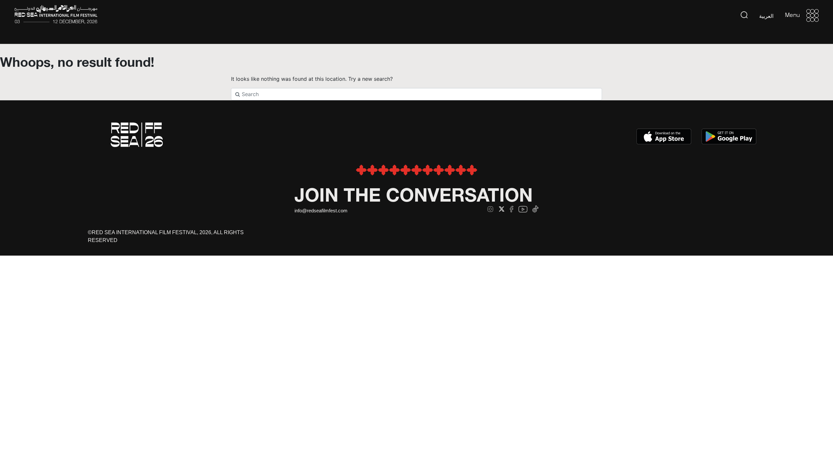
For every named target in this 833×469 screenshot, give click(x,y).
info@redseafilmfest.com (321, 210)
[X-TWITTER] (501, 209)
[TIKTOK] (535, 209)
